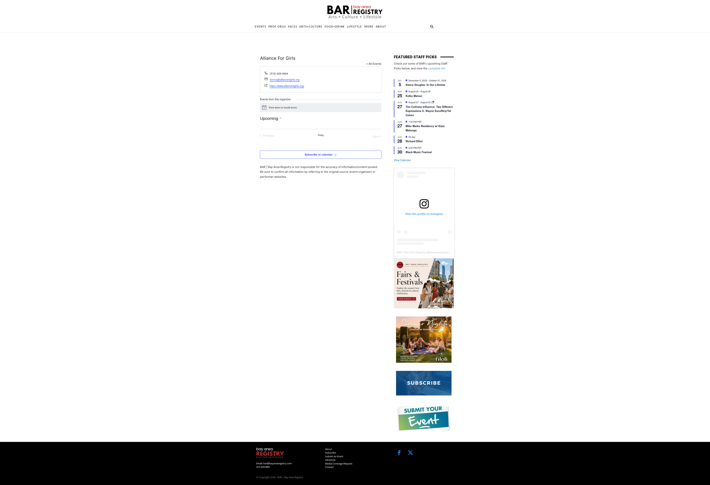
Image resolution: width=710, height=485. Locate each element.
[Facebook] (399, 453)
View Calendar (402, 160)
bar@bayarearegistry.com (277, 463)
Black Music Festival (419, 152)
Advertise (330, 460)
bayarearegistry (439, 252)
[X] (410, 453)
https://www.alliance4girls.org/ (287, 86)
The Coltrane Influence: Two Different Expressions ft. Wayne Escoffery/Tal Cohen (429, 111)
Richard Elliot (414, 141)
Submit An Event (334, 456)
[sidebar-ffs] (424, 283)
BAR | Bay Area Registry (411, 252)
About (328, 449)
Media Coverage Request (338, 463)
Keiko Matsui (414, 96)
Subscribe (330, 452)
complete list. (437, 68)
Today (321, 135)
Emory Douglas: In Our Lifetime (425, 85)
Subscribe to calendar (318, 154)
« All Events (373, 63)
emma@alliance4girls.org (285, 79)
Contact (329, 467)
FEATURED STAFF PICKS (415, 57)
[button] (431, 26)
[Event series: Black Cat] (433, 102)
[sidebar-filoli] (424, 339)
